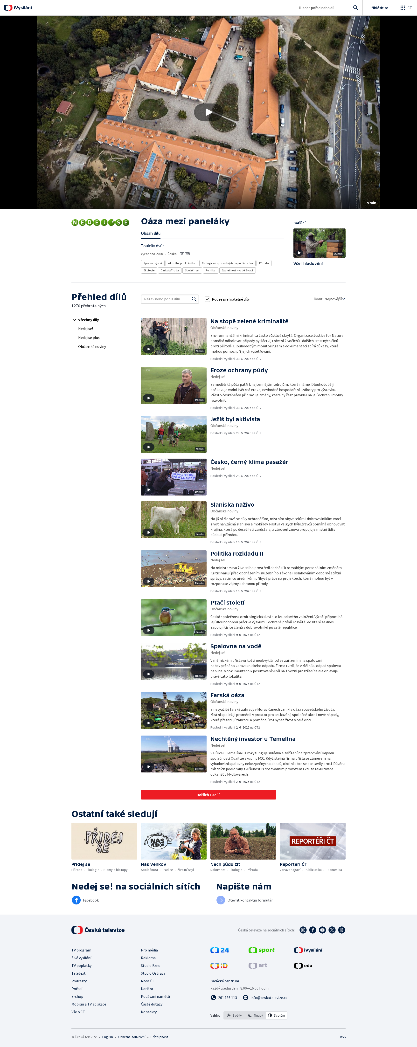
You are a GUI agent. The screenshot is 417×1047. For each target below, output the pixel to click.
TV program (81, 950)
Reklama (148, 957)
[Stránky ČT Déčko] (219, 967)
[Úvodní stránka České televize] (98, 930)
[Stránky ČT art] (258, 967)
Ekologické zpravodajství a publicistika (227, 263)
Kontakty (149, 1011)
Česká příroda (170, 270)
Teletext (78, 973)
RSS (343, 1037)
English (107, 1037)
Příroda (264, 263)
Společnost (192, 270)
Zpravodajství (153, 263)
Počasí (76, 988)
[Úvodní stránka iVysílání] (22, 8)
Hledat (355, 7)
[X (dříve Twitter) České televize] (332, 930)
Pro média (149, 950)
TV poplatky (81, 965)
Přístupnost (159, 1037)
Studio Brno (150, 965)
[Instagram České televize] (303, 930)
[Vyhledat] (194, 299)
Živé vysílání (81, 957)
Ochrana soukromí (131, 1037)
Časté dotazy (151, 1004)
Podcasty (79, 980)
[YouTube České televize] (322, 930)
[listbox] (255, 1015)
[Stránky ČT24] (219, 951)
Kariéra (147, 988)
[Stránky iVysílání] (308, 951)
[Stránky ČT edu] (303, 967)
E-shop (77, 996)
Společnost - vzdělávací (237, 270)
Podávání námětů (155, 996)
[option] (234, 1015)
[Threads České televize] (342, 930)
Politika (210, 270)
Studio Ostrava (153, 973)
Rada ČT (147, 980)
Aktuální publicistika (181, 263)
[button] (208, 112)
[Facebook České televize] (313, 930)
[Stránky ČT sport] (262, 951)
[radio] (100, 319)
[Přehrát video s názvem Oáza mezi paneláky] (208, 112)
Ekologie (149, 270)
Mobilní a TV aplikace (88, 1004)
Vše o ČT (78, 1011)
